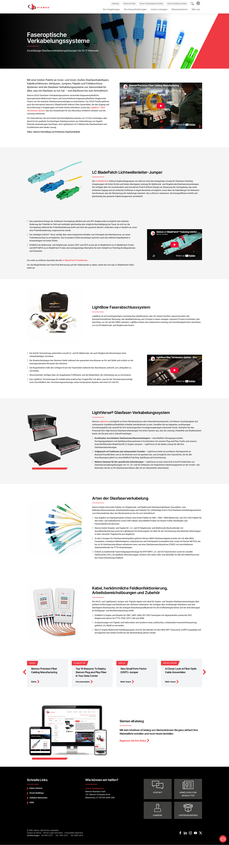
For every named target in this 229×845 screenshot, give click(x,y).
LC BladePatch (102, 181)
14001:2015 (63, 835)
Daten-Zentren (35, 788)
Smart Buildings (36, 793)
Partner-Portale (129, 4)
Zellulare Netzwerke (38, 797)
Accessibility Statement (74, 833)
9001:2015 (48, 835)
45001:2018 (78, 835)
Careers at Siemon (34, 833)
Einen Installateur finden (177, 4)
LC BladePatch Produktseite (74, 260)
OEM (31, 802)
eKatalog (115, 4)
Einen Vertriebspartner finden (151, 4)
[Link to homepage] (39, 6)
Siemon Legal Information (53, 833)
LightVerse (104, 421)
